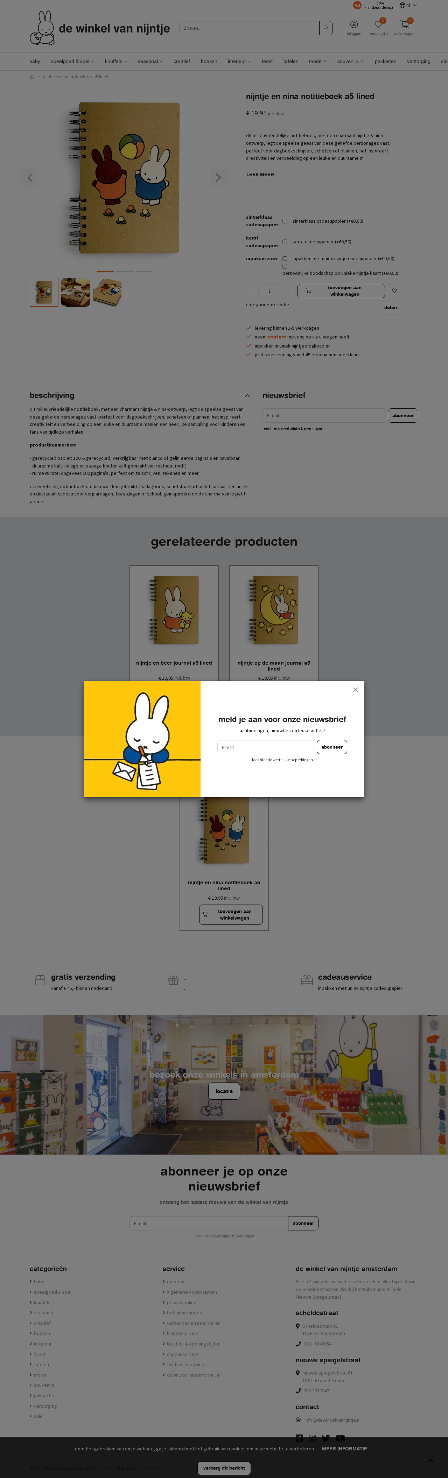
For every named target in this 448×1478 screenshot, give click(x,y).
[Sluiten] (355, 689)
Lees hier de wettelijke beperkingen (282, 759)
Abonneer (332, 747)
